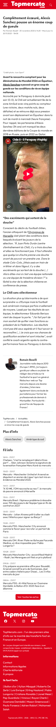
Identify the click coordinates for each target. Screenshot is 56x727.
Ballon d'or (10, 686)
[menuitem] (50, 4)
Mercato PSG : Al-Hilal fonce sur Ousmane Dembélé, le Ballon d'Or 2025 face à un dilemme (25, 586)
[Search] (50, 4)
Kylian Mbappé (27, 686)
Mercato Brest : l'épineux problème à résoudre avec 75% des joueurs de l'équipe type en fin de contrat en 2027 (27, 503)
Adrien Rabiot (29, 705)
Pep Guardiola (11, 697)
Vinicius (25, 697)
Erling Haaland (34, 690)
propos (9, 673)
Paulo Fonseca (11, 705)
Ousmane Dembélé (14, 701)
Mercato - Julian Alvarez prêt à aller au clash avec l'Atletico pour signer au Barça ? (26, 515)
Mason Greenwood (38, 701)
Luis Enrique (17, 690)
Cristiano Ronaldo (25, 693)
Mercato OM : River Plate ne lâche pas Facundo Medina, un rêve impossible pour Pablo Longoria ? (28, 543)
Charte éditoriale (12, 670)
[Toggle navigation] (5, 4)
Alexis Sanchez (11, 84)
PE (40, 718)
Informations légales (14, 666)
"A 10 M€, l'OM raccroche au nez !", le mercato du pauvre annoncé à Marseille (27, 490)
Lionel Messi (44, 693)
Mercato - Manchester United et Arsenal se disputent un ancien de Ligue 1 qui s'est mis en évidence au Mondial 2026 (26, 477)
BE (43, 718)
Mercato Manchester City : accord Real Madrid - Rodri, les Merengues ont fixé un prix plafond (27, 556)
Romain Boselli (28, 359)
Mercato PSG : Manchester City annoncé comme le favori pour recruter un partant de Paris (26, 529)
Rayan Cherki (39, 697)
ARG (32, 718)
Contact (7, 662)
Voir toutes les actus (28, 596)
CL (36, 718)
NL (47, 718)
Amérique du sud (35, 439)
